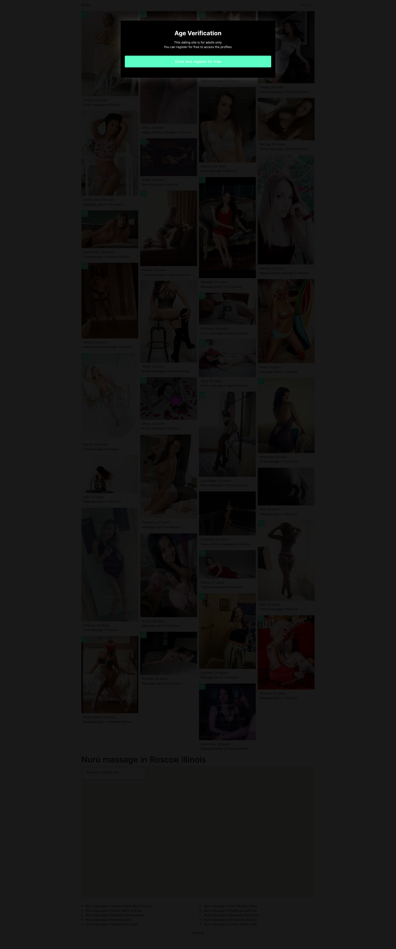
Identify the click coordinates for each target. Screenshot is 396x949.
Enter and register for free (198, 61)
